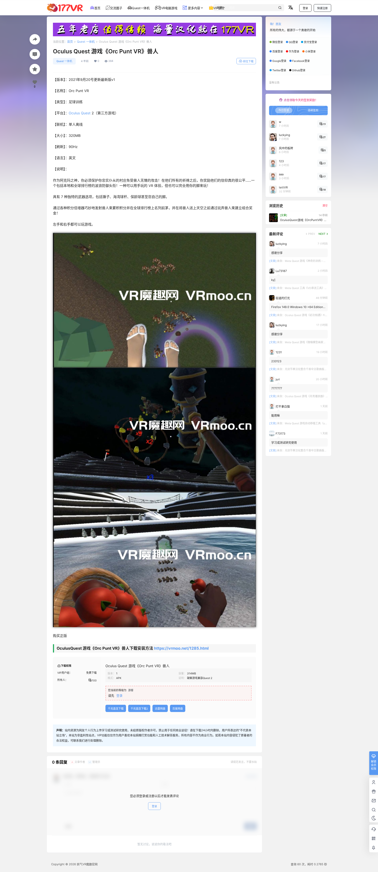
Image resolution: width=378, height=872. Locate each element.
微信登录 (277, 42)
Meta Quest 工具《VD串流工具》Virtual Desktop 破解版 (318, 288)
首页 (70, 41)
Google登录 (279, 61)
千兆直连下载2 (139, 708)
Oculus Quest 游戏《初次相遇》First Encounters (314, 315)
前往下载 (248, 61)
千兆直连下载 (116, 708)
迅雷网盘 (160, 708)
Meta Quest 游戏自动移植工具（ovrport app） (312, 423)
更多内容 (193, 8)
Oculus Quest (80, 113)
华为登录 (294, 51)
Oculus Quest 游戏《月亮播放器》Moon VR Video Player (319, 396)
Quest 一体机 (86, 41)
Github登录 (298, 70)
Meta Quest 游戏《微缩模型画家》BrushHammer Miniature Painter (325, 342)
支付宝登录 (310, 42)
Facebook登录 (301, 61)
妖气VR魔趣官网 (87, 864)
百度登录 (277, 51)
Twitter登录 (279, 70)
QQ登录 (293, 42)
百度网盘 (177, 708)
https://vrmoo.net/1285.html (181, 648)
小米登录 (310, 51)
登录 (305, 8)
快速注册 (322, 8)
